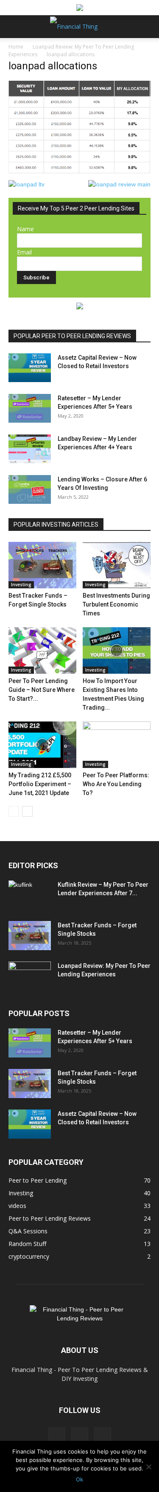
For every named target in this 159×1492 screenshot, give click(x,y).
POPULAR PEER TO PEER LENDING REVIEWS (72, 336)
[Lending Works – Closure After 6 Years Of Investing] (29, 489)
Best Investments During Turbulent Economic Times (116, 604)
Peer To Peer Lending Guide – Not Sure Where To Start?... (41, 690)
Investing (21, 585)
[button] (14, 26)
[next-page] (27, 811)
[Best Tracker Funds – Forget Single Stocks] (42, 565)
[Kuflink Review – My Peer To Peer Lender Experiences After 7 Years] (29, 895)
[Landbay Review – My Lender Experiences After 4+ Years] (29, 449)
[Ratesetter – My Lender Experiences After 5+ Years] (29, 408)
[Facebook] (56, 1435)
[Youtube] (102, 1435)
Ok (79, 1479)
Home (15, 46)
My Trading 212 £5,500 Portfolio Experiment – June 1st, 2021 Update (39, 784)
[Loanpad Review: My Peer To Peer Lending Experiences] (29, 976)
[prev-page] (13, 811)
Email (24, 252)
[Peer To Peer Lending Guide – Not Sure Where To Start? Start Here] (42, 650)
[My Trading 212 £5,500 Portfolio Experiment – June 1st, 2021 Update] (42, 744)
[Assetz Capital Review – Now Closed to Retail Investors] (29, 368)
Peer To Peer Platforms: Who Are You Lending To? (116, 784)
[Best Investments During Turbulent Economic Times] (117, 565)
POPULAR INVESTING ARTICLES (56, 524)
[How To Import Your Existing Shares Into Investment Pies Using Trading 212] (117, 650)
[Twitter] (79, 1435)
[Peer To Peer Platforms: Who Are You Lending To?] (117, 744)
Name (25, 229)
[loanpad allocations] (79, 171)
